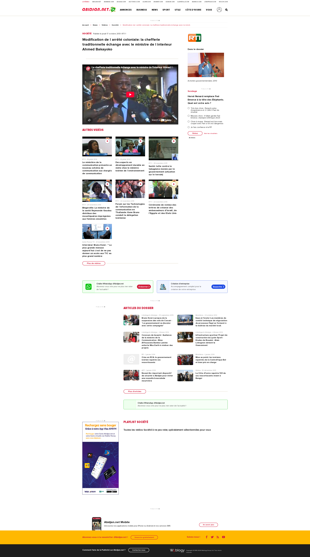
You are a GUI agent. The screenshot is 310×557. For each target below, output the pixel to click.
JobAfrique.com (210, 1)
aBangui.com (197, 1)
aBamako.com (109, 1)
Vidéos (105, 25)
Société (115, 25)
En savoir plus (208, 525)
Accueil (85, 25)
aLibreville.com (183, 1)
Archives (192, 138)
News (155, 9)
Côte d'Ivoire (193, 9)
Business (141, 9)
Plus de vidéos (94, 263)
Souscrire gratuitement (144, 537)
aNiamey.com (158, 1)
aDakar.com (170, 1)
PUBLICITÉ (154, 20)
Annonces (126, 9)
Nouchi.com (223, 1)
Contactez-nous (138, 550)
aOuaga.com (121, 1)
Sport (166, 9)
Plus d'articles (134, 391)
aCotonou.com (134, 1)
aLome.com (147, 1)
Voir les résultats (210, 133)
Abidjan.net (96, 1)
